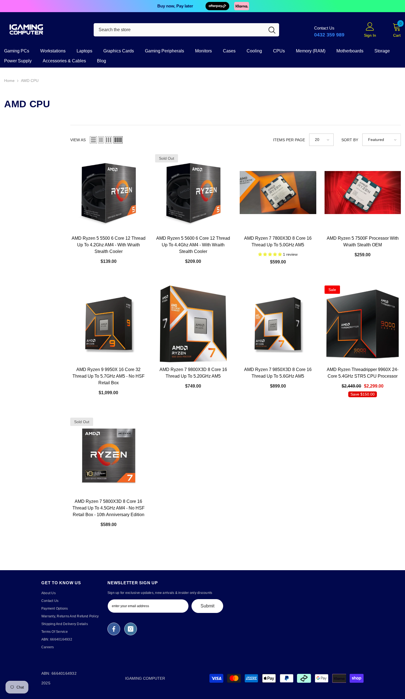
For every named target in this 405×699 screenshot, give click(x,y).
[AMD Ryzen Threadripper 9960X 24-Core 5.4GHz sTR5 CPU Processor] (363, 324)
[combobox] (179, 29)
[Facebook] (113, 629)
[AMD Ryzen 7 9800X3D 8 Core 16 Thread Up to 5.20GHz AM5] (193, 324)
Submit (207, 606)
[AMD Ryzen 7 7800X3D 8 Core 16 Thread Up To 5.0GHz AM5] (278, 192)
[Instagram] (130, 629)
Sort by (349, 140)
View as (78, 140)
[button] (93, 139)
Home (9, 80)
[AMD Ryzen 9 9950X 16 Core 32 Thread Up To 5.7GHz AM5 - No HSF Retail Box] (108, 324)
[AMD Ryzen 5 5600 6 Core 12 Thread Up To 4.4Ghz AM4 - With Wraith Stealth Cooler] (193, 192)
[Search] (186, 29)
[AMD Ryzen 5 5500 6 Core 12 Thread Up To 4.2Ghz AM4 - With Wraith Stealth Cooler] (108, 192)
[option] (202, 6)
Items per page (289, 140)
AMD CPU (30, 80)
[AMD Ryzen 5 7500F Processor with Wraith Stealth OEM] (363, 192)
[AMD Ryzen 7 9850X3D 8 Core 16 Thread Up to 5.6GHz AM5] (278, 324)
